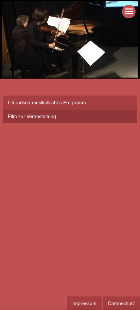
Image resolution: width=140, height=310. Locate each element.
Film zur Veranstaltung (32, 116)
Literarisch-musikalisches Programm (47, 102)
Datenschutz (121, 303)
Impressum (84, 303)
